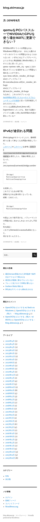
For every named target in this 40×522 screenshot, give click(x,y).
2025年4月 (9, 344)
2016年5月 (9, 439)
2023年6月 (9, 353)
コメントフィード (12, 503)
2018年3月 (9, 402)
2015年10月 (10, 458)
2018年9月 (9, 390)
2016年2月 (9, 446)
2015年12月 (10, 452)
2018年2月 (9, 406)
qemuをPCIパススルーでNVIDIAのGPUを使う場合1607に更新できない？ (19, 35)
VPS (7, 476)
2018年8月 (9, 393)
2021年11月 (10, 359)
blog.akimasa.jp (13, 7)
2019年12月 (10, 375)
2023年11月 (10, 350)
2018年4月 (9, 399)
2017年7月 (9, 418)
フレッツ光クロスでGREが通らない (19, 283)
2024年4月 (9, 347)
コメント (24, 122)
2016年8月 (9, 436)
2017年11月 (9, 412)
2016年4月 (9, 443)
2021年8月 (9, 362)
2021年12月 (10, 356)
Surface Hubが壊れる (14, 286)
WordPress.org (11, 507)
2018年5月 (9, 396)
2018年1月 (9, 409)
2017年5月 (9, 424)
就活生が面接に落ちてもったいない (19, 280)
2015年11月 (10, 455)
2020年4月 (9, 372)
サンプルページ (21, 515)
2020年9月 (10, 366)
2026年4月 (10, 341)
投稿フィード (10, 500)
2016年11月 (10, 433)
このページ (7, 147)
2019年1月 (9, 384)
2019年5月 (9, 378)
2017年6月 (9, 421)
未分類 (17, 122)
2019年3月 (9, 381)
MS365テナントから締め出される (19, 289)
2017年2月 (9, 430)
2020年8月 (9, 369)
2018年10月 (10, 387)
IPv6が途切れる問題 (17, 131)
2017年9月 (9, 415)
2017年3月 (9, 427)
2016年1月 (9, 449)
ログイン (8, 497)
